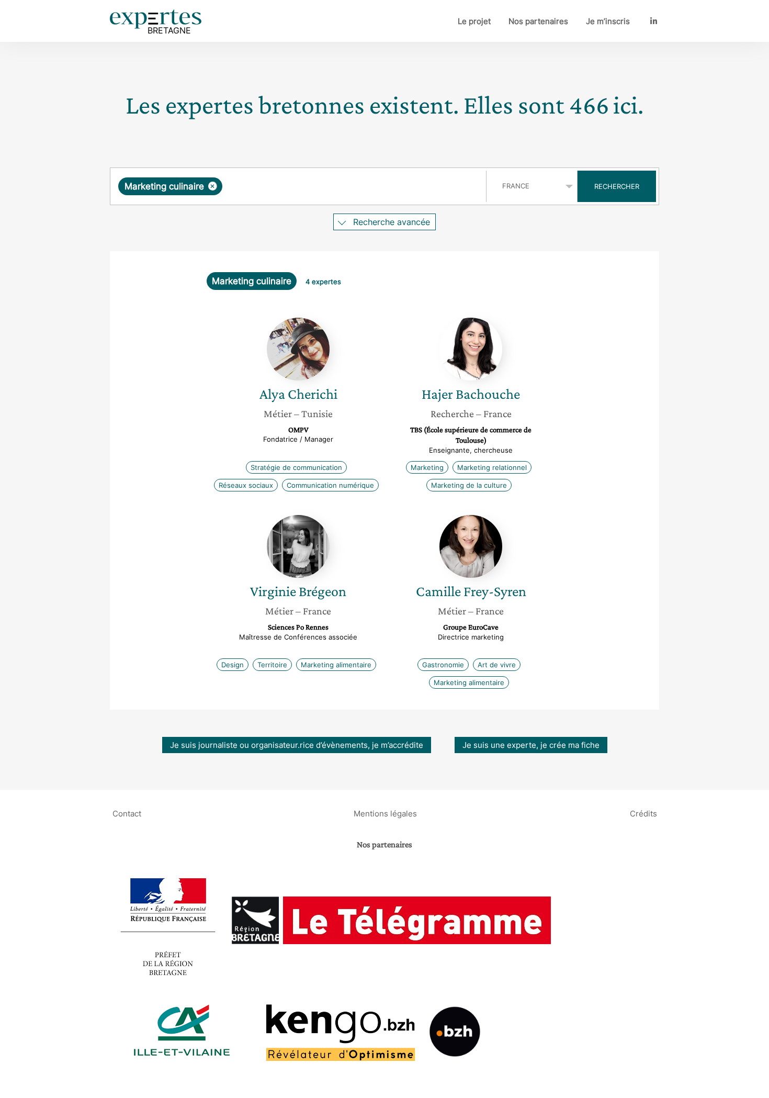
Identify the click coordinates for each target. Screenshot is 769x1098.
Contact (126, 813)
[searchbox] (329, 186)
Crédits (643, 813)
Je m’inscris (608, 21)
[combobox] (299, 186)
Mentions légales (385, 813)
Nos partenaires (538, 21)
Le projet (474, 21)
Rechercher (616, 186)
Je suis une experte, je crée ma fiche (531, 745)
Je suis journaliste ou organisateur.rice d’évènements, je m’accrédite (296, 745)
